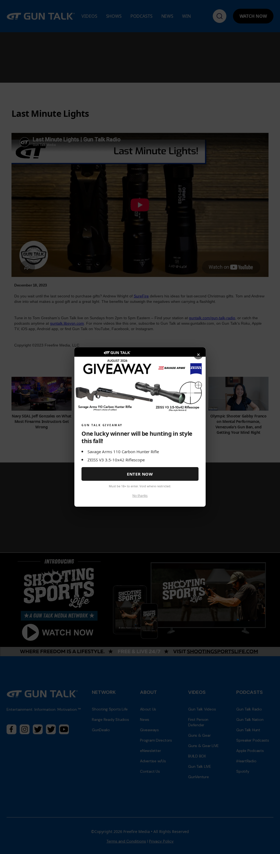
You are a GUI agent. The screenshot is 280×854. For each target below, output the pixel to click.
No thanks (140, 495)
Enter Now (140, 474)
